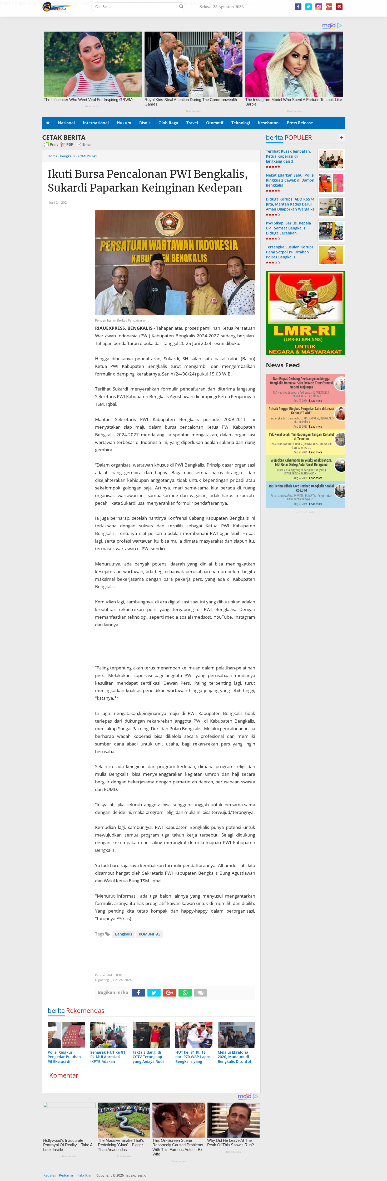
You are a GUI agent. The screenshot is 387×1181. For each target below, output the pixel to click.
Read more (315, 400)
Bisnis (144, 122)
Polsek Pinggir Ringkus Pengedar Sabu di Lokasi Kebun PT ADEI (301, 411)
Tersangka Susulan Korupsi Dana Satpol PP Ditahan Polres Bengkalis (290, 251)
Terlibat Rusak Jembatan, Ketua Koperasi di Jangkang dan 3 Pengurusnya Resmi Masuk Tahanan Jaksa (290, 161)
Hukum (124, 122)
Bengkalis (123, 934)
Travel (192, 122)
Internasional (96, 122)
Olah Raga (168, 122)
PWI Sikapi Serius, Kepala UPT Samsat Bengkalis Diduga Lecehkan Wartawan (288, 231)
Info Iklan (85, 1175)
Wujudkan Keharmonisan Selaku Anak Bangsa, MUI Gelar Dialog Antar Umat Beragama (301, 462)
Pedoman (66, 1175)
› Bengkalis (66, 156)
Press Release (300, 122)
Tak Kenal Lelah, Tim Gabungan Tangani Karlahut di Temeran (301, 436)
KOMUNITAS (150, 934)
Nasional (66, 122)
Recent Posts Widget (305, 512)
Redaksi (49, 1175)
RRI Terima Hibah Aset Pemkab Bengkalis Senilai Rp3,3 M (301, 488)
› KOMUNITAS (86, 156)
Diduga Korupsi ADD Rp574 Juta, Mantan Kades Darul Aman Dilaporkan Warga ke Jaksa (290, 207)
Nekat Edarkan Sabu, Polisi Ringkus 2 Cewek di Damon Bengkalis (290, 180)
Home (52, 156)
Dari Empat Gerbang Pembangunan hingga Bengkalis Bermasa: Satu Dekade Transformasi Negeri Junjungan (301, 383)
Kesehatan (268, 122)
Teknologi (240, 122)
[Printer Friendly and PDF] (67, 147)
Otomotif (214, 122)
